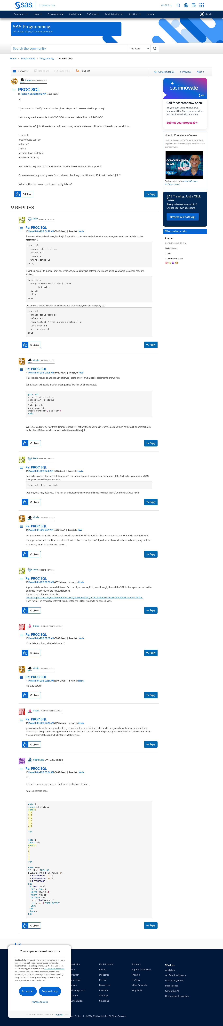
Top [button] (19, 944)
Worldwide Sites (186, 5)
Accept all (27, 991)
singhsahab (38, 759)
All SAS (165, 5)
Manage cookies (40, 1001)
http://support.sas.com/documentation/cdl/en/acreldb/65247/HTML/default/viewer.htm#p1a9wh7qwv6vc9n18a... (84, 597)
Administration (112, 14)
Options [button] (22, 71)
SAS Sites (201, 5)
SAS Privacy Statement (54, 968)
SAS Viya (91, 14)
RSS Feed (85, 70)
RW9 (35, 218)
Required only (50, 991)
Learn (37, 14)
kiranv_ (36, 625)
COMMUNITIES (47, 5)
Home (13, 58)
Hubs (149, 14)
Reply (152, 194)
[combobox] (85, 48)
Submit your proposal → (182, 122)
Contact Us (194, 5)
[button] (14, 90)
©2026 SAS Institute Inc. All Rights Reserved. (106, 1016)
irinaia (28, 80)
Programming (54, 14)
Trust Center (75, 1016)
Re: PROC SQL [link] (65, 58)
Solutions (133, 14)
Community (20, 14)
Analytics (74, 14)
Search (178, 5)
